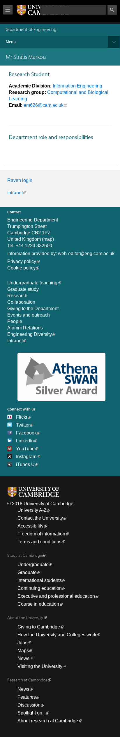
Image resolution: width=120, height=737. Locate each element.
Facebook (26, 432)
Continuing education (39, 588)
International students (39, 580)
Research (17, 295)
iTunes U (25, 464)
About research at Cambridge (47, 720)
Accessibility (30, 525)
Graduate (27, 572)
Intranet (15, 192)
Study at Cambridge (24, 555)
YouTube (25, 448)
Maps (23, 650)
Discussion (28, 704)
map (47, 239)
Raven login (19, 180)
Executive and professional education (56, 596)
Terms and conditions (39, 541)
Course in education (38, 604)
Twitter (23, 424)
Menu (11, 41)
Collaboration (21, 302)
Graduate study (23, 289)
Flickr (21, 417)
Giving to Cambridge (38, 626)
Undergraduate (33, 564)
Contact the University (40, 518)
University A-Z (32, 510)
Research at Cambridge (27, 680)
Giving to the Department (33, 308)
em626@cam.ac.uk (43, 105)
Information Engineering (77, 85)
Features (26, 697)
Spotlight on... (31, 712)
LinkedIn (25, 440)
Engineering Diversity (29, 334)
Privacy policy (21, 261)
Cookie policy (21, 267)
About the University (25, 617)
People (14, 321)
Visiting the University (39, 666)
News (23, 658)
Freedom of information (41, 533)
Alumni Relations (25, 327)
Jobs (22, 642)
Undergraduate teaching (32, 282)
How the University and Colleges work (56, 634)
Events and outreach (28, 314)
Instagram (26, 456)
